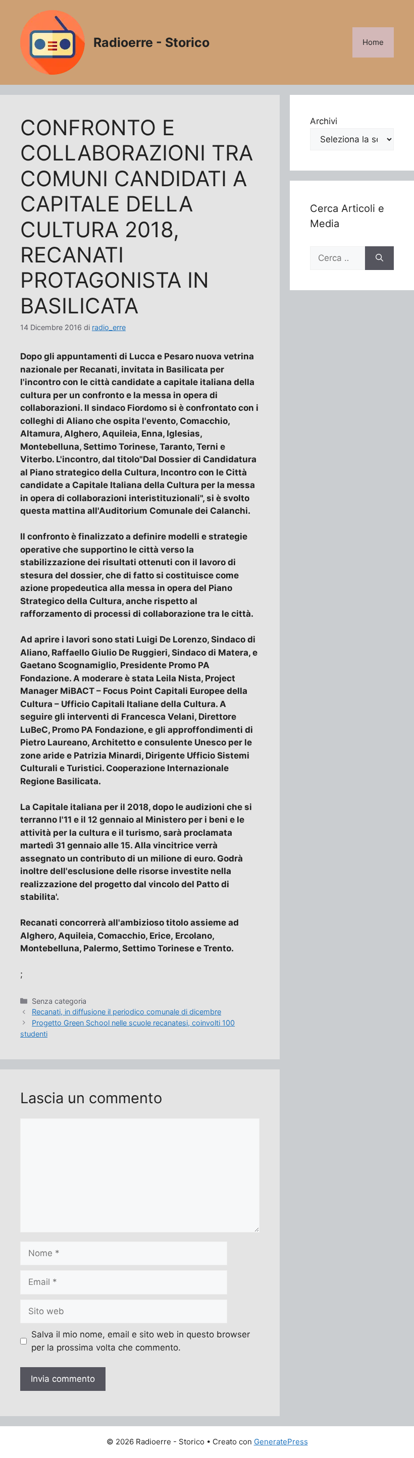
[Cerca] (379, 258)
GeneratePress (281, 1441)
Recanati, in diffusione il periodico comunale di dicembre (126, 1011)
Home (373, 42)
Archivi (323, 121)
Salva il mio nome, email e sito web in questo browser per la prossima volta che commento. (140, 1341)
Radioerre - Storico (151, 42)
